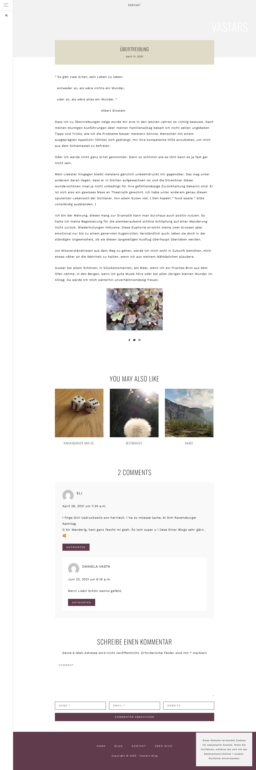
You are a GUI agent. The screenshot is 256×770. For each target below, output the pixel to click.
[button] (6, 5)
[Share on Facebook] (129, 340)
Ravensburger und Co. (79, 443)
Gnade (189, 443)
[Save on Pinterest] (139, 340)
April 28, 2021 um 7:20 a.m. (84, 506)
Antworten (76, 547)
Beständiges (134, 443)
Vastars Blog (230, 27)
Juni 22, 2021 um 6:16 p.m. (89, 579)
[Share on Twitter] (134, 340)
